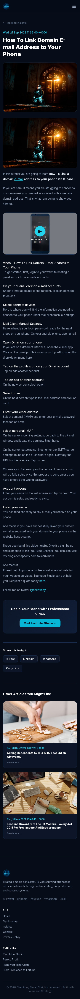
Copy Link (12, 668)
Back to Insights (17, 22)
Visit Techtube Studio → (40, 623)
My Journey (10, 921)
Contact (7, 931)
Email (63, 898)
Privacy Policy (11, 937)
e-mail (18, 179)
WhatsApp (49, 658)
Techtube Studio (13, 954)
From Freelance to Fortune (19, 969)
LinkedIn (28, 658)
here (42, 581)
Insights (7, 926)
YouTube (35, 898)
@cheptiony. (38, 590)
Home (6, 916)
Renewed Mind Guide (16, 964)
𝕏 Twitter (8, 898)
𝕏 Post (10, 658)
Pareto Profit (10, 959)
